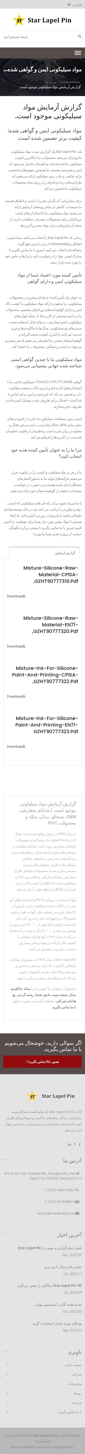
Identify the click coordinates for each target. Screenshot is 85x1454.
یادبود (47, 994)
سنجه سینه (60, 994)
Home (64, 82)
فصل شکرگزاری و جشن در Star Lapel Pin (50, 1247)
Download (14, 596)
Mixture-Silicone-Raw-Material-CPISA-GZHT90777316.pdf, (50, 575)
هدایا (38, 994)
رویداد (77, 1393)
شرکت (77, 1374)
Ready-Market (22, 1447)
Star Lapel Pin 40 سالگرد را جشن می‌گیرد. (49, 1285)
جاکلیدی (16, 988)
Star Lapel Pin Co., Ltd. (49, 1435)
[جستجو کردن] (78, 36)
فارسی (77, 4)
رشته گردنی (25, 994)
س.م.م (51, 82)
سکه (27, 988)
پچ (13, 994)
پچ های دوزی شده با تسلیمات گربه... (56, 1323)
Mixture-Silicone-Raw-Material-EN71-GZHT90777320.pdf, (50, 625)
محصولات (75, 1383)
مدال (72, 994)
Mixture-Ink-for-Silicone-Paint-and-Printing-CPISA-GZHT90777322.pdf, (45, 675)
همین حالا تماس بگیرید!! (42, 1061)
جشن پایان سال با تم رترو (63, 1266)
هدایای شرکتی (66, 1001)
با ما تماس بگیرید (64, 1007)
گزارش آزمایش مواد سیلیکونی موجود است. (50, 87)
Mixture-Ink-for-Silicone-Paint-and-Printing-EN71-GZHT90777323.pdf (46, 725)
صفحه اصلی (73, 1365)
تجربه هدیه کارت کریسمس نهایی (58, 1304)
